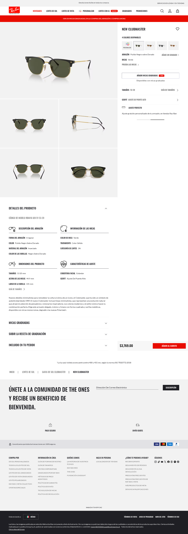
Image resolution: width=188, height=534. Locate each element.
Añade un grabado (170, 54)
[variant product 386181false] (138, 45)
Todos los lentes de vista (20, 469)
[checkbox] (177, 29)
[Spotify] (175, 462)
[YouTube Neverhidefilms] (162, 462)
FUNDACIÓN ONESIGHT (76, 475)
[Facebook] (168, 462)
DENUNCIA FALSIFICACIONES (136, 489)
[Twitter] (165, 462)
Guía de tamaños (45, 465)
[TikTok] (159, 462)
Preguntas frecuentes (135, 475)
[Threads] (172, 462)
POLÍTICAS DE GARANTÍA (47, 483)
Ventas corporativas (47, 469)
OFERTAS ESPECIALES (17, 488)
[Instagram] (155, 462)
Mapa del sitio (160, 517)
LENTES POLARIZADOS (17, 480)
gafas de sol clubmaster (53, 372)
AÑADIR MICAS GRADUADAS (150, 75)
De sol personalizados (19, 462)
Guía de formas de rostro (49, 462)
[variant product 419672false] (173, 45)
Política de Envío (45, 487)
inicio (11, 372)
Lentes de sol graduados (20, 473)
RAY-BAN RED (72, 468)
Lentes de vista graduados (20, 477)
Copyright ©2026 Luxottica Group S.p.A (105, 527)
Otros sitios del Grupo (17, 529)
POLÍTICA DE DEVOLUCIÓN (48, 494)
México (33, 517)
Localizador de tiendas (106, 462)
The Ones (71, 472)
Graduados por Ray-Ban (48, 473)
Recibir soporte (132, 462)
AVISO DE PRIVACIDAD (146, 517)
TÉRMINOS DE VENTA (130, 517)
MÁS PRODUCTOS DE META (135, 485)
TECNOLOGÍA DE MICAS (47, 490)
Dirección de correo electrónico (111, 387)
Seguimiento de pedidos (136, 465)
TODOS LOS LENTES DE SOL (19, 465)
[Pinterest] (178, 462)
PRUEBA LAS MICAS (129, 64)
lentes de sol (28, 372)
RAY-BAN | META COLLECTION (20, 484)
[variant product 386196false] (150, 45)
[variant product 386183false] (162, 45)
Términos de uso (173, 517)
